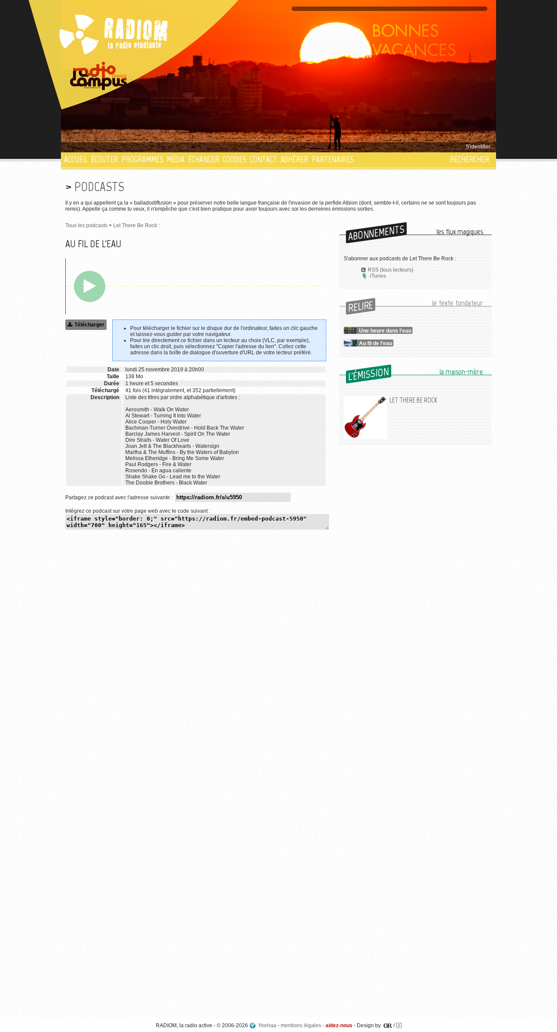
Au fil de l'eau (375, 343)
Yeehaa (267, 1025)
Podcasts (99, 186)
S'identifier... (480, 147)
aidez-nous (338, 1025)
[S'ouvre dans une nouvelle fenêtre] (98, 76)
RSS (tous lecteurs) (390, 270)
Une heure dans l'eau (385, 331)
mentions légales (301, 1025)
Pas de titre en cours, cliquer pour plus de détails (122, 147)
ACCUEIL (75, 160)
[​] (89, 286)
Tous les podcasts (86, 225)
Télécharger (89, 325)
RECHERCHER (469, 160)
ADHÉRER (294, 160)
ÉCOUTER (104, 160)
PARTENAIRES (332, 160)
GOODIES (234, 160)
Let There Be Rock (135, 225)
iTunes (378, 276)
